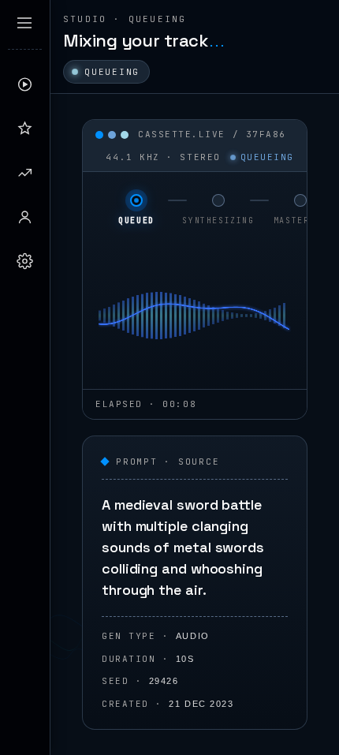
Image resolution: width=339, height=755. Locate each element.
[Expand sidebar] (24, 23)
